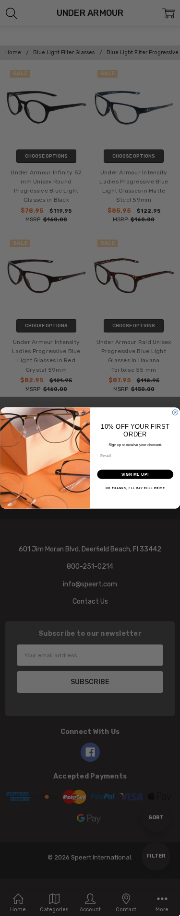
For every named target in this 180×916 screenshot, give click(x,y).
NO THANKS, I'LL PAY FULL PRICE (135, 488)
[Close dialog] (175, 412)
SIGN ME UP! (135, 474)
